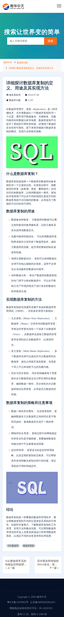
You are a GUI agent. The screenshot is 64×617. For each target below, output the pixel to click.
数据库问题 (22, 62)
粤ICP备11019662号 (17, 602)
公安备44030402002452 (42, 602)
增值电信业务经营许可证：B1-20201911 (31, 608)
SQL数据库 (13, 545)
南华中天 (8, 62)
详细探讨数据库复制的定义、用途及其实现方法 (31, 68)
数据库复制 (28, 545)
